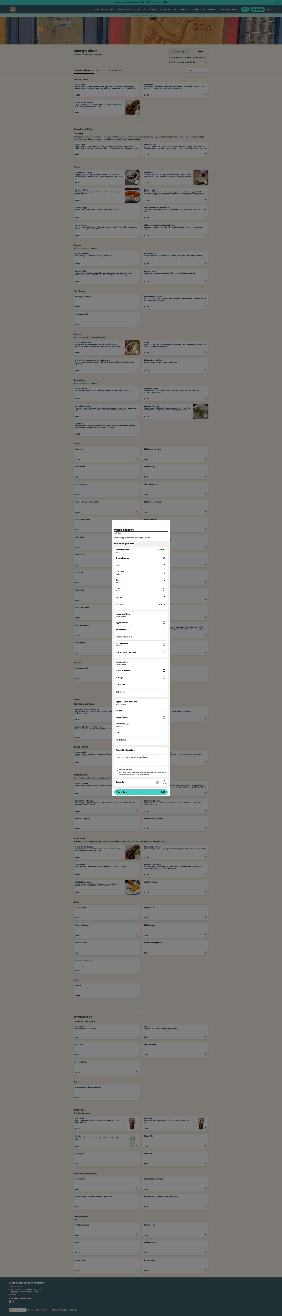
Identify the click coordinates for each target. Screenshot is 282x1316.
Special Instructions (125, 750)
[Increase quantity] (164, 782)
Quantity (120, 782)
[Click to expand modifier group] (164, 604)
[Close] (165, 523)
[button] (141, 792)
